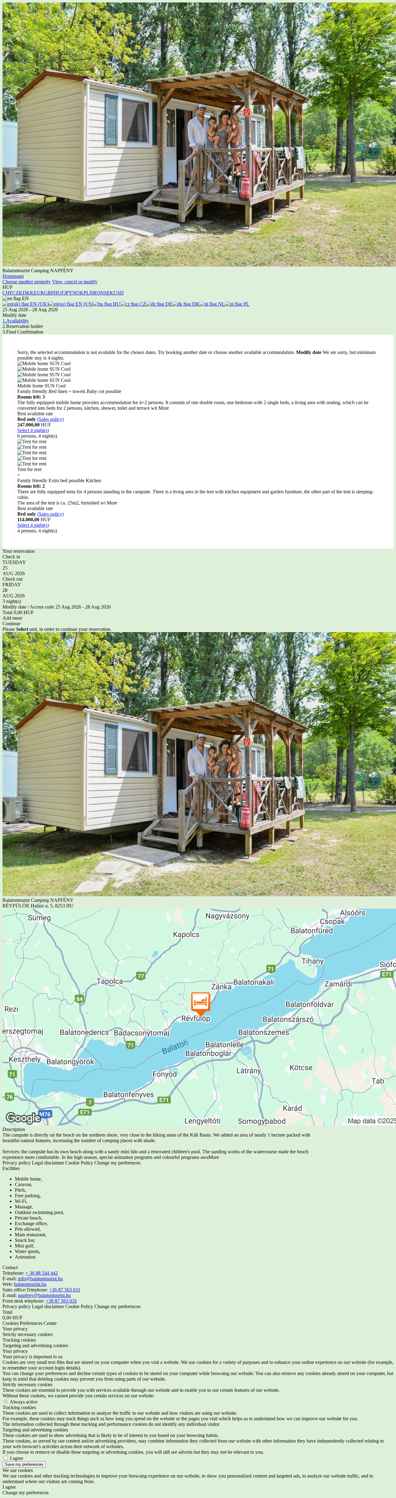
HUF (59, 292)
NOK (78, 292)
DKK (28, 292)
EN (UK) (39, 304)
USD (119, 292)
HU (116, 304)
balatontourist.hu (30, 1284)
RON (98, 292)
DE (168, 304)
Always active (23, 1401)
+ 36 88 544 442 (41, 1273)
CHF (7, 292)
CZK (17, 292)
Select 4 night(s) (33, 430)
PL (245, 304)
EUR (39, 292)
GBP (49, 292)
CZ (142, 304)
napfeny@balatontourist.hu (44, 1295)
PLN (88, 292)
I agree (16, 1458)
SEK (109, 292)
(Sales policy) (50, 419)
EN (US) (83, 304)
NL (221, 304)
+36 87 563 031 (64, 1289)
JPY (68, 292)
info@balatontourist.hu (40, 1278)
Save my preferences (24, 1464)
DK (195, 304)
